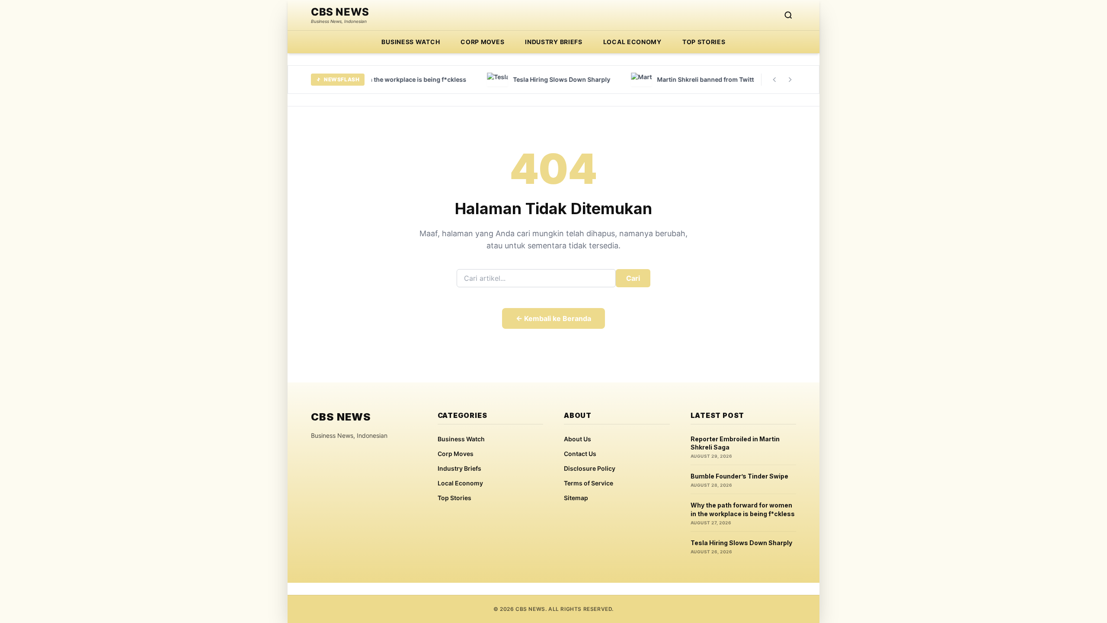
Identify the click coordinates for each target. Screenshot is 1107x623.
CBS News (340, 12)
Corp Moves (482, 41)
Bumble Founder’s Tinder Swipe (739, 476)
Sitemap (576, 497)
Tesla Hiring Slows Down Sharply (741, 542)
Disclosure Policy (589, 468)
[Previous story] (774, 80)
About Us (577, 439)
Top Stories (704, 41)
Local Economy (632, 41)
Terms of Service (588, 483)
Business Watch (410, 41)
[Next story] (790, 80)
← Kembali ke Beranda (553, 318)
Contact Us (580, 453)
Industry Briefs (553, 41)
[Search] (788, 15)
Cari (633, 278)
